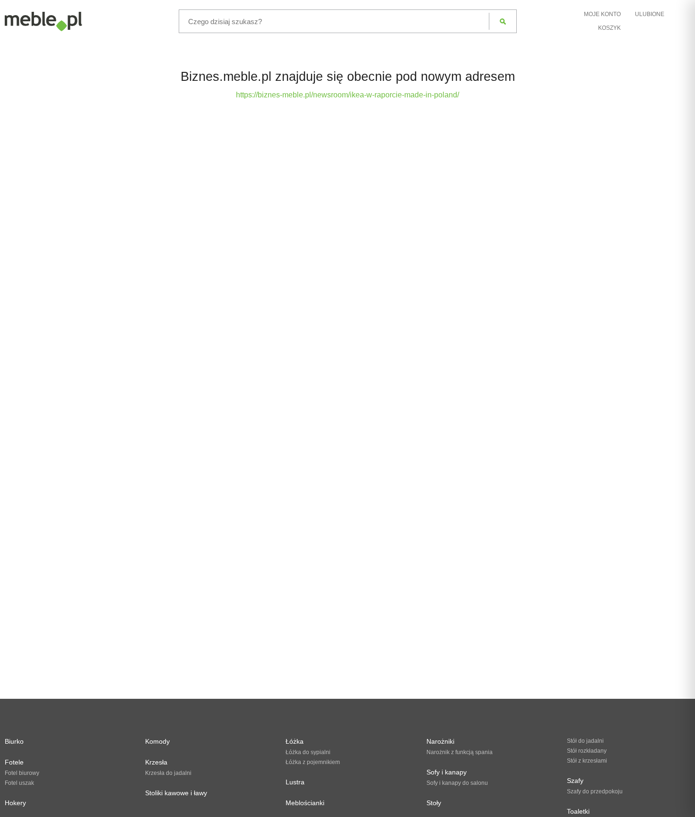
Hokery (15, 803)
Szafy (575, 780)
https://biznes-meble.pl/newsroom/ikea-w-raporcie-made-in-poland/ (347, 95)
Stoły (433, 803)
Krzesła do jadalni (168, 773)
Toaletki (578, 811)
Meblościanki (305, 803)
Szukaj (502, 21)
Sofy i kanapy (446, 772)
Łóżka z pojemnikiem (313, 762)
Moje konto (602, 14)
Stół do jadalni (585, 741)
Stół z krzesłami (587, 760)
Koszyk (609, 28)
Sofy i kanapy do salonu (457, 783)
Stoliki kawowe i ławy (176, 793)
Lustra (295, 782)
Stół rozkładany (587, 750)
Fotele (14, 762)
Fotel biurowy (22, 773)
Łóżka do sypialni (308, 752)
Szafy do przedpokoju (595, 791)
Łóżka (295, 741)
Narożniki (440, 741)
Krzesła (156, 762)
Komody (157, 741)
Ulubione (649, 14)
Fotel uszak (19, 783)
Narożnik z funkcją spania (459, 752)
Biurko (14, 741)
